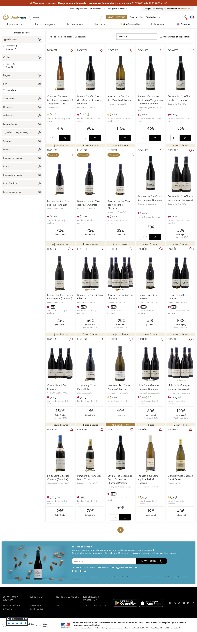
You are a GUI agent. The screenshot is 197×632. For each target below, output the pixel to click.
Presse (59, 605)
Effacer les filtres (22, 32)
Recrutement (37, 596)
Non (84, 571)
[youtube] (184, 602)
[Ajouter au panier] (64, 138)
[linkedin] (188, 602)
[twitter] (175, 602)
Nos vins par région (43, 24)
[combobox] (185, 8)
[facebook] (170, 602)
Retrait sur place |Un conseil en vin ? (98, 8)
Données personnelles (48, 625)
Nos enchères (74, 24)
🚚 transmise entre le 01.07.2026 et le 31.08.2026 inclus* (98, 3)
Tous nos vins (13, 24)
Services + (100, 24)
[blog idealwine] (193, 602)
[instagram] (179, 602)
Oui (76, 571)
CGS (38, 625)
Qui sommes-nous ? (67, 596)
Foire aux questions (95, 605)
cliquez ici (87, 8)
